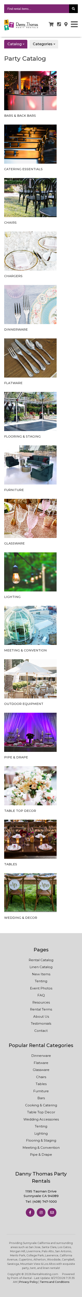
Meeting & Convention (41, 1147)
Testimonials (41, 1023)
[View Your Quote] (51, 24)
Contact (41, 1031)
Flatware (41, 1063)
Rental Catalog (41, 960)
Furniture (41, 1091)
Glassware (41, 1070)
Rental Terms (41, 1009)
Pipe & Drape (41, 1154)
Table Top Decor (41, 1112)
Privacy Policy (28, 1282)
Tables (41, 1084)
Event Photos (41, 988)
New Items (41, 974)
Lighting (41, 1133)
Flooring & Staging (41, 1140)
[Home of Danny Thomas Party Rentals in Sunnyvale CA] (21, 25)
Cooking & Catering (41, 1105)
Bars (41, 1098)
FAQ (41, 995)
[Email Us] (52, 1212)
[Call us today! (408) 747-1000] (59, 24)
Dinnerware (41, 1056)
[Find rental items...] (73, 8)
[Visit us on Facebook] (30, 1212)
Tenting (41, 981)
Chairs (41, 1077)
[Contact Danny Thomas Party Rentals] (66, 24)
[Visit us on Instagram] (41, 1212)
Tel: (41, 1201)
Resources (41, 1002)
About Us (41, 1016)
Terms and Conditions (54, 1282)
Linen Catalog (41, 967)
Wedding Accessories (41, 1119)
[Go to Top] (75, 1290)
